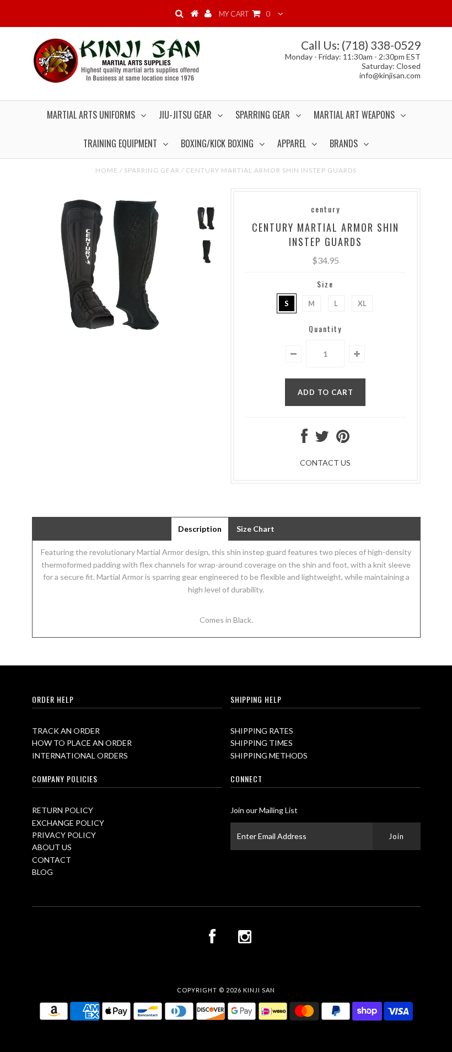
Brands (344, 143)
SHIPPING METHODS (269, 755)
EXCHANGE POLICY (68, 822)
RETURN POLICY (62, 810)
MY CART (245, 13)
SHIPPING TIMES (261, 742)
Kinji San (259, 990)
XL (362, 303)
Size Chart (255, 528)
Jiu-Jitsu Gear (185, 114)
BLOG (42, 872)
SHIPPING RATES (261, 730)
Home (106, 170)
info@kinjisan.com (390, 75)
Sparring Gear (262, 114)
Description (200, 528)
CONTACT (51, 859)
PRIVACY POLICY (64, 835)
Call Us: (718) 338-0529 (361, 45)
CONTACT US (325, 462)
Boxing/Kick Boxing (217, 143)
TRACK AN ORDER (66, 730)
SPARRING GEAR (152, 170)
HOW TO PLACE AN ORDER (82, 742)
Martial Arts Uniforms (91, 114)
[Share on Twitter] (322, 439)
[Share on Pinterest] (342, 439)
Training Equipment (120, 143)
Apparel (291, 143)
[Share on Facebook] (304, 439)
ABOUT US (52, 847)
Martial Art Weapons (354, 114)
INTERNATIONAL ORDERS (80, 755)
